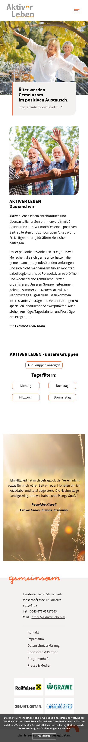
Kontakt (33, 632)
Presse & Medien (39, 666)
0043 (43, 611)
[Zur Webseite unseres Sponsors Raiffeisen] (28, 687)
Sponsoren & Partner (43, 652)
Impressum (36, 639)
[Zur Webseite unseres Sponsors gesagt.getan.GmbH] (28, 706)
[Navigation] (77, 10)
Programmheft (38, 659)
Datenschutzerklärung (44, 646)
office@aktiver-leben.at (48, 617)
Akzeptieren (44, 736)
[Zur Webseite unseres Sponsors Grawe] (59, 687)
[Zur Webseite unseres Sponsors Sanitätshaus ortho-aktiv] (59, 706)
